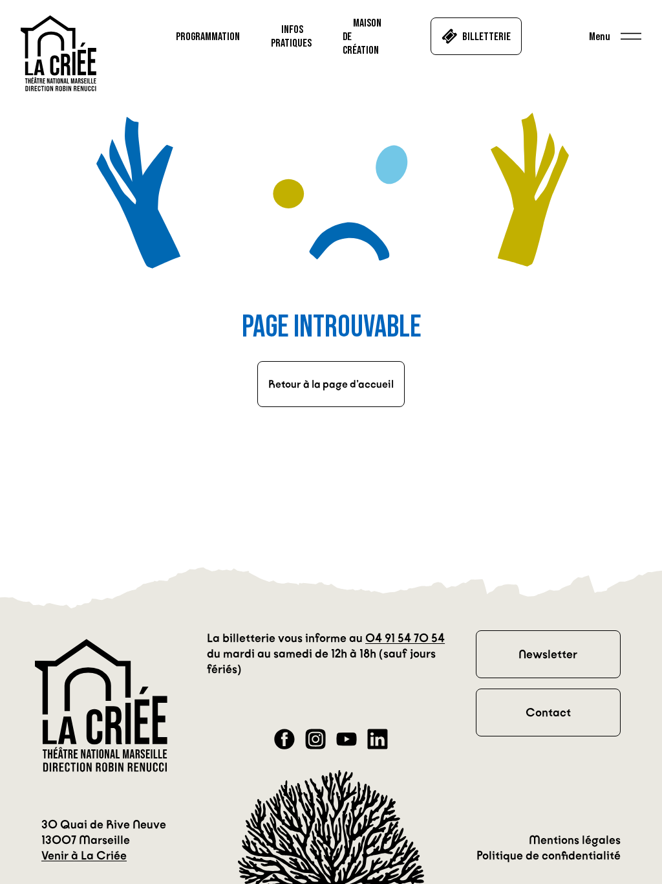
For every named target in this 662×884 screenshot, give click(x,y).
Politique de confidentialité (548, 855)
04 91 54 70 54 (405, 638)
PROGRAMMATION (208, 36)
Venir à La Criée (84, 855)
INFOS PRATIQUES (291, 36)
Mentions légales (575, 840)
